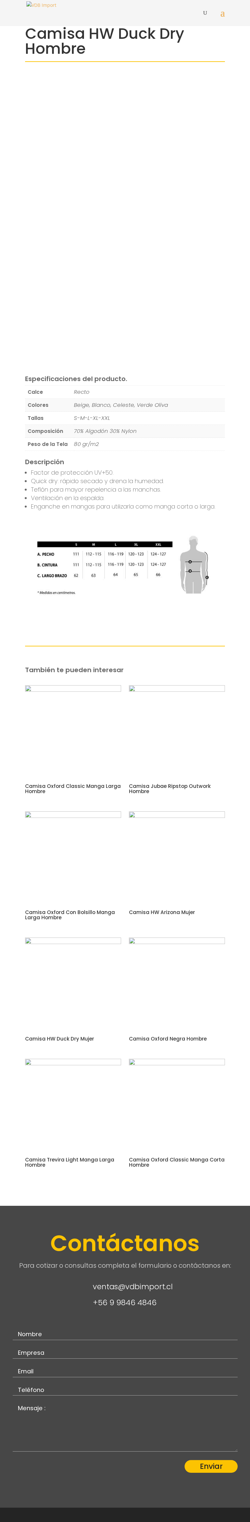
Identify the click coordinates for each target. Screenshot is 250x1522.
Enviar (211, 1466)
